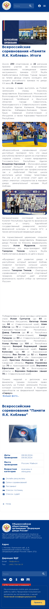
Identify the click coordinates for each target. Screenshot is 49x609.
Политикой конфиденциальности (20, 597)
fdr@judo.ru (14, 561)
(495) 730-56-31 (16, 564)
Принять (38, 602)
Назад (8, 504)
